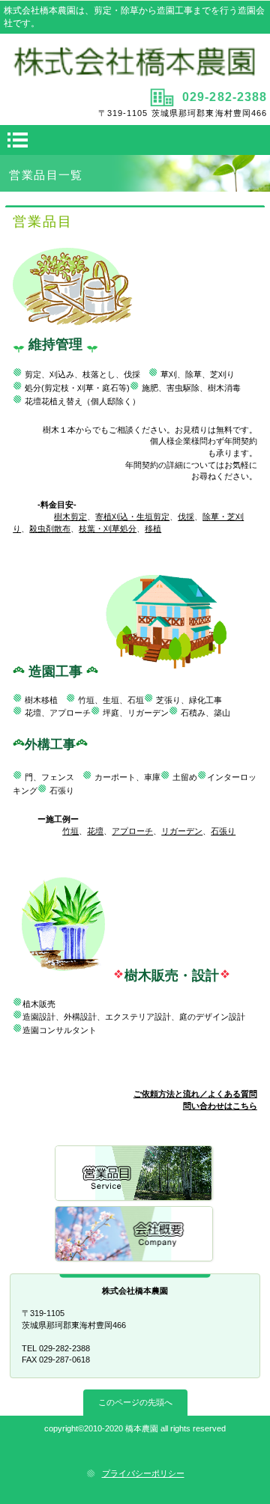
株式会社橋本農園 (135, 59)
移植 (153, 528)
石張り (223, 830)
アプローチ (132, 830)
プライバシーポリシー (143, 1473)
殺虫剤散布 (49, 528)
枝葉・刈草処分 (107, 528)
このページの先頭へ (135, 1402)
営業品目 (135, 1174)
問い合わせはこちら (220, 1105)
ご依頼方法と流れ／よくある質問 (195, 1093)
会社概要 (135, 1235)
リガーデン (181, 830)
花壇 (95, 830)
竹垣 (70, 830)
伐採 (186, 516)
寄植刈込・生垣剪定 (132, 516)
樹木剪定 (70, 516)
